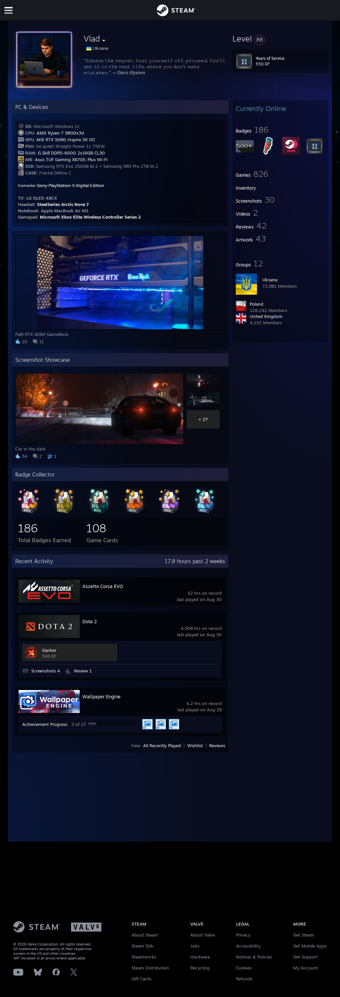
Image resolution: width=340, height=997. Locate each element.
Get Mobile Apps (310, 945)
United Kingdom (266, 316)
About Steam (144, 935)
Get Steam (303, 935)
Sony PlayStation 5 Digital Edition (70, 185)
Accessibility (248, 945)
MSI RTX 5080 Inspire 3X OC (66, 139)
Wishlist (195, 745)
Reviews (217, 745)
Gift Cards (141, 978)
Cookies (244, 967)
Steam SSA (142, 945)
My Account (305, 967)
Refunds (244, 978)
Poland (256, 304)
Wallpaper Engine (101, 696)
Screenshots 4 (45, 670)
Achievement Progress (44, 724)
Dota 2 (89, 621)
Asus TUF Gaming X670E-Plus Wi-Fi (71, 159)
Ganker (49, 650)
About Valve (202, 935)
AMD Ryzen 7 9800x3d (60, 133)
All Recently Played (162, 745)
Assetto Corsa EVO (102, 586)
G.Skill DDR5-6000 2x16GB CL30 (71, 152)
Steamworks (143, 956)
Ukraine (270, 279)
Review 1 (83, 670)
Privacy (243, 935)
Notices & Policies (254, 956)
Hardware (200, 956)
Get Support (305, 956)
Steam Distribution (150, 967)
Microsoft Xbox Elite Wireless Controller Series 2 (90, 217)
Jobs (195, 945)
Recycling (200, 967)
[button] (280, 38)
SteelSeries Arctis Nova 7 (63, 204)
